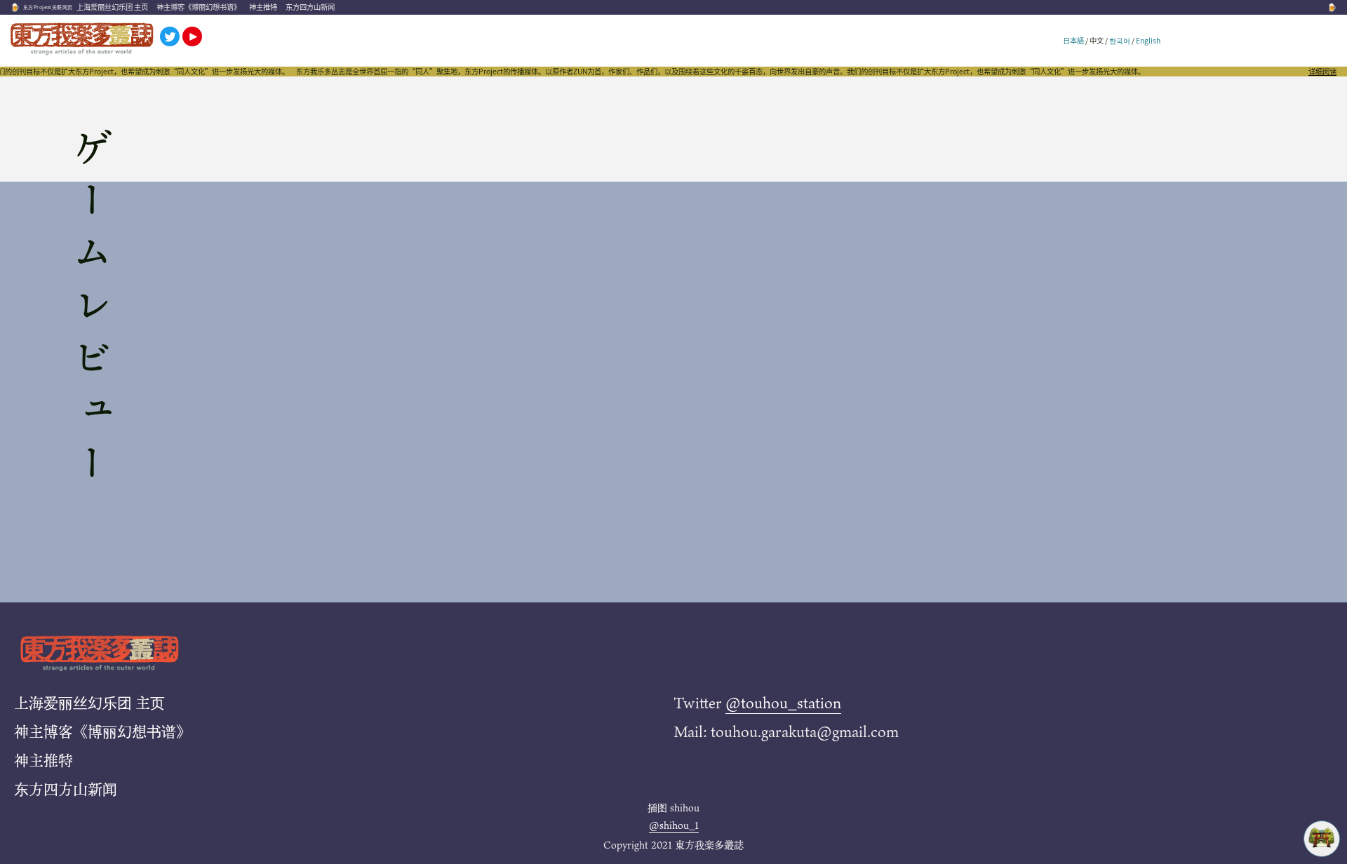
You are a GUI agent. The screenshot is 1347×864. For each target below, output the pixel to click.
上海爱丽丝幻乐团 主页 (112, 6)
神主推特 (263, 6)
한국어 (1119, 40)
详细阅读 (1322, 71)
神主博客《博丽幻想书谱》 (198, 6)
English (1148, 40)
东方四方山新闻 (310, 6)
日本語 (1073, 40)
